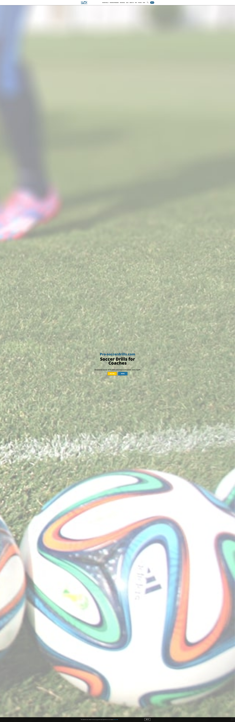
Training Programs (114, 2)
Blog (127, 2)
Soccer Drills (105, 2)
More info (116, 719)
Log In (152, 2)
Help (136, 2)
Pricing (140, 2)
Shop (144, 2)
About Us (132, 2)
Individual (122, 2)
